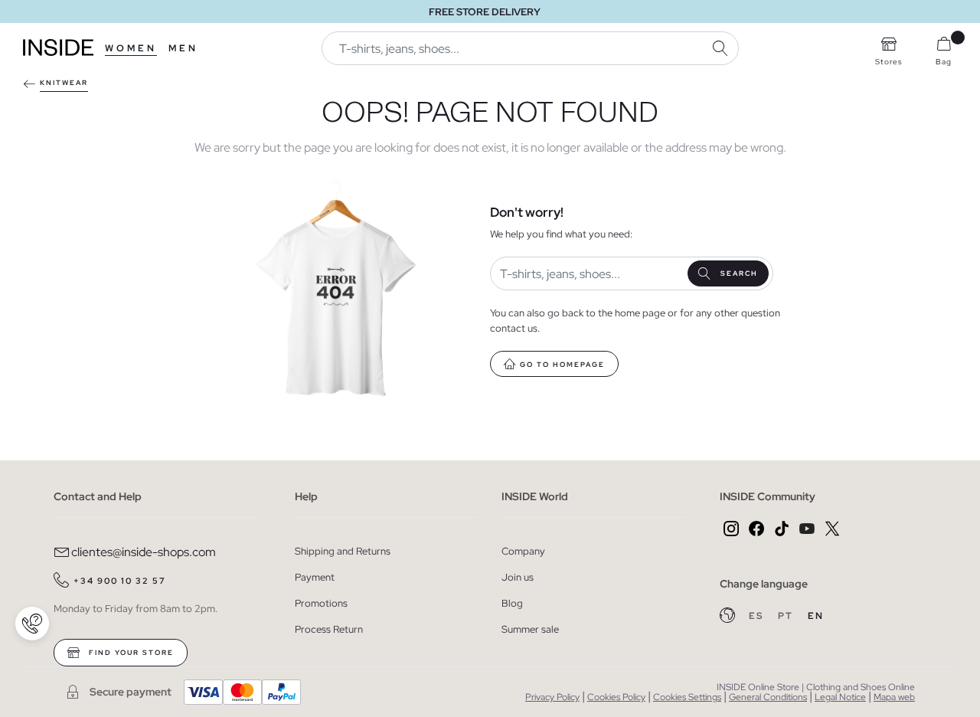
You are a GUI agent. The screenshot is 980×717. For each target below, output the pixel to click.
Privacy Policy (552, 697)
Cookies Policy (616, 697)
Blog (512, 603)
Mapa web (894, 697)
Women (131, 48)
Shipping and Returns (342, 551)
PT (787, 616)
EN (816, 616)
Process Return (329, 629)
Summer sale (530, 629)
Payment (315, 577)
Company (523, 551)
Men (183, 48)
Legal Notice (840, 697)
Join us (517, 577)
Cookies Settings (687, 697)
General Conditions (768, 697)
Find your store (130, 652)
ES (757, 616)
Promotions (321, 603)
